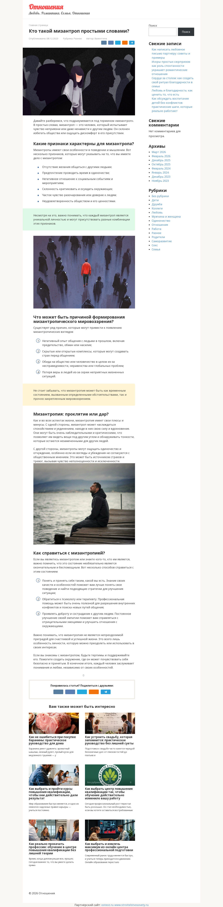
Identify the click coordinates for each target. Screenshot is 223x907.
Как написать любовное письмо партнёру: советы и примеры (171, 53)
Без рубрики (160, 196)
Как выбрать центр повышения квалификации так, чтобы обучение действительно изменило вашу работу (109, 793)
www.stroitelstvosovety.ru (131, 905)
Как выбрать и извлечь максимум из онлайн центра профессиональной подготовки (109, 847)
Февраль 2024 (161, 168)
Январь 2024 (160, 172)
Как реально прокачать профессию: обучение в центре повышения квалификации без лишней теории (52, 848)
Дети (155, 200)
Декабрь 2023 (161, 176)
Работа (156, 229)
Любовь (157, 212)
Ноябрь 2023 (160, 180)
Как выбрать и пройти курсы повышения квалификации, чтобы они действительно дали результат (53, 793)
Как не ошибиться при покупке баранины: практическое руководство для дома (52, 740)
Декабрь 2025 (161, 160)
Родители (158, 237)
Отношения (46, 6)
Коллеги (157, 208)
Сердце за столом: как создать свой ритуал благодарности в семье (172, 82)
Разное (78, 38)
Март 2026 (159, 152)
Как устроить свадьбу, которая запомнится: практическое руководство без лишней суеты (109, 740)
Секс (155, 245)
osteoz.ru (107, 905)
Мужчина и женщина (166, 216)
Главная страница (38, 25)
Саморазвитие (162, 241)
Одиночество (161, 220)
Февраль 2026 (161, 156)
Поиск (153, 25)
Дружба (157, 204)
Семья (156, 249)
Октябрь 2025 (161, 164)
